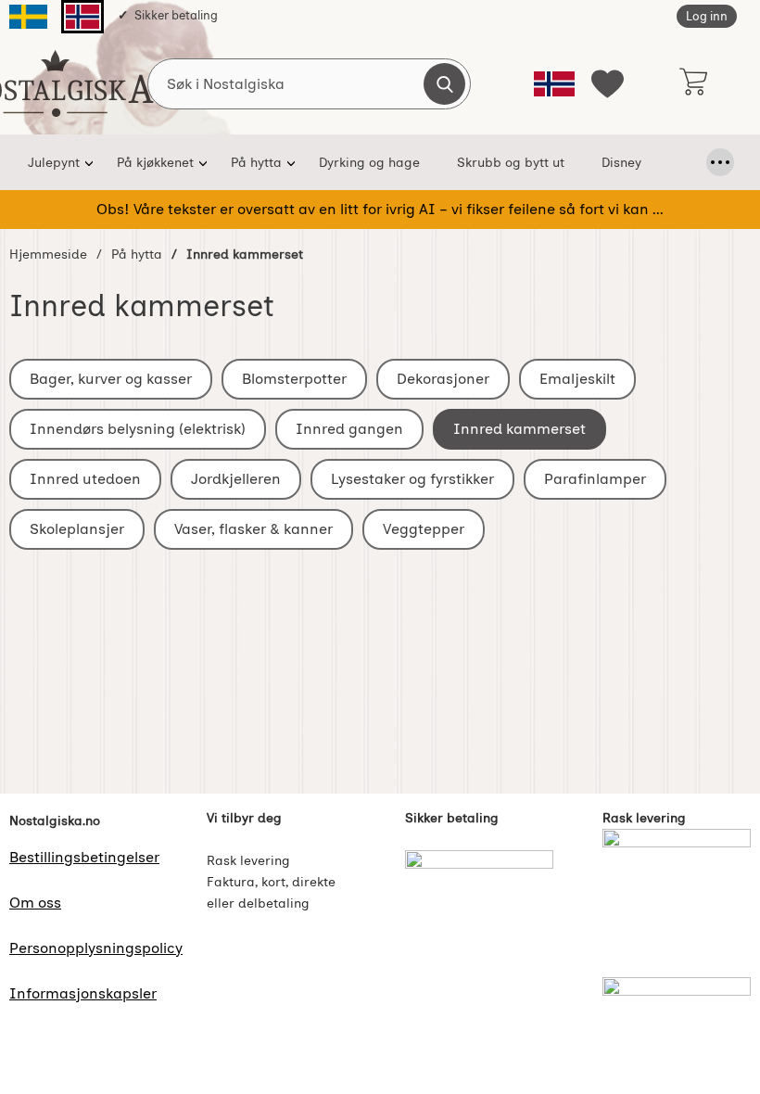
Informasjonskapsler (83, 993)
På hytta (256, 162)
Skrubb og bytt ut (510, 162)
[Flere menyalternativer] (720, 162)
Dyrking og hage (369, 162)
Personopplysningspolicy (96, 948)
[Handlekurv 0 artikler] (692, 83)
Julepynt (54, 162)
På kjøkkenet (155, 162)
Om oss (35, 902)
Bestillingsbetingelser (84, 857)
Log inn (707, 16)
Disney (621, 162)
